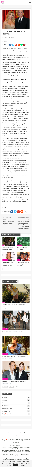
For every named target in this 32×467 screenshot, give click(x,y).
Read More (22, 465)
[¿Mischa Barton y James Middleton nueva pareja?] (16, 370)
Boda (5, 397)
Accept (15, 465)
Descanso (5, 259)
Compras (19, 245)
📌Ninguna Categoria (9, 414)
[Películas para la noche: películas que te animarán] (23, 256)
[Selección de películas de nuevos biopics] (8, 241)
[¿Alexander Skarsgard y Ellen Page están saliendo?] (16, 345)
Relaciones (7, 411)
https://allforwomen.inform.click (22, 447)
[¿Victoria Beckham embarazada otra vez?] (16, 320)
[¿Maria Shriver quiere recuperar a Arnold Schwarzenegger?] (8, 256)
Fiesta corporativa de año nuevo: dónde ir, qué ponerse (8, 223)
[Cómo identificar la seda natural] (23, 241)
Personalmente (8, 408)
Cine (4, 245)
